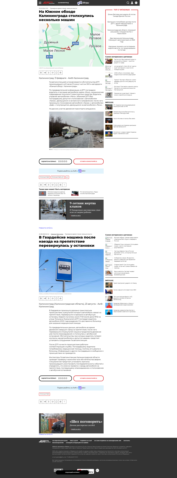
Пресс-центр (74, 440)
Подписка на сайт (86, 440)
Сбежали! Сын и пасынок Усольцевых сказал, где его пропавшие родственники (126, 246)
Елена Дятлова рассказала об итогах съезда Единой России (122, 15)
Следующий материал (72, 472)
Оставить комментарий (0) (88, 161)
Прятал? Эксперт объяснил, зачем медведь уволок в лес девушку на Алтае (125, 81)
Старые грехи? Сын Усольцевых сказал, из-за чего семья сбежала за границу (125, 266)
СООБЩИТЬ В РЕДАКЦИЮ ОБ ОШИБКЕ (77, 442)
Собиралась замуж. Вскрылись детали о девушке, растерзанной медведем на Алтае (124, 259)
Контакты (127, 440)
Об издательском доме (60, 440)
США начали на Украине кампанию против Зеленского (124, 126)
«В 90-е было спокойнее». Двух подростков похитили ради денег (125, 73)
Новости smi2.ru (46, 228)
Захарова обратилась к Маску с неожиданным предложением (123, 304)
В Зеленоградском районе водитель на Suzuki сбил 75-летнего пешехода (57, 193)
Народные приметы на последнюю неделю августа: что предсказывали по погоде (121, 48)
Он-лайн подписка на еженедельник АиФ (107, 440)
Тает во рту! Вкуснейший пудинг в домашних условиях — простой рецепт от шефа (125, 61)
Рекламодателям (58, 442)
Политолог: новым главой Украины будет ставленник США (124, 132)
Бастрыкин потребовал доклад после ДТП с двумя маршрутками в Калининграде (122, 23)
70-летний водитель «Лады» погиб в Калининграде (89, 192)
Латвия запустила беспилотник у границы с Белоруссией (124, 112)
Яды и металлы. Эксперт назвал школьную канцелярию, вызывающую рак (124, 273)
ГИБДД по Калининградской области (51, 68)
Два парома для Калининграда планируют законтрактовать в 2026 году (121, 40)
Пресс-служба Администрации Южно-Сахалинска (55, 293)
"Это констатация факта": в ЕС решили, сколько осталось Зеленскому (122, 298)
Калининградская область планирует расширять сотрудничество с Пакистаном (122, 31)
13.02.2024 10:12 (43, 8)
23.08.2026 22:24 (44, 234)
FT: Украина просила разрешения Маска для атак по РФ (124, 105)
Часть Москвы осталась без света (124, 118)
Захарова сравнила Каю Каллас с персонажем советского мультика (124, 311)
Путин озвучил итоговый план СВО (124, 290)
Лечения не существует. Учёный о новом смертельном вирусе (125, 94)
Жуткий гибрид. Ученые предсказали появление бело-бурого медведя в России (126, 239)
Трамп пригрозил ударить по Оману (125, 283)
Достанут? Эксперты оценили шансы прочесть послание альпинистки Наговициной (126, 88)
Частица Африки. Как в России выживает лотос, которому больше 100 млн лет (125, 252)
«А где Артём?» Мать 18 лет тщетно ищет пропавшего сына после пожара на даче (125, 67)
